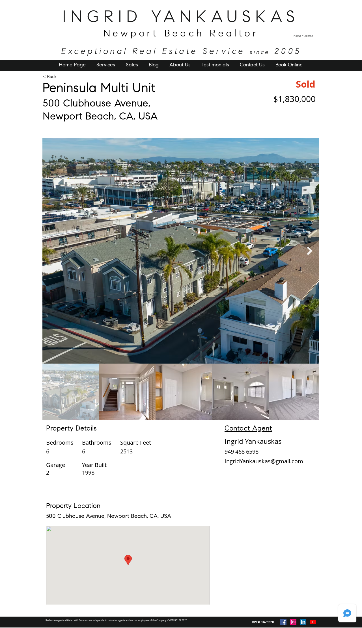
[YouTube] (313, 622)
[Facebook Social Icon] (283, 622)
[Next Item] (310, 251)
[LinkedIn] (303, 622)
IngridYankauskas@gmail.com (264, 461)
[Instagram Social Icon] (293, 622)
